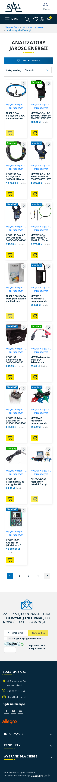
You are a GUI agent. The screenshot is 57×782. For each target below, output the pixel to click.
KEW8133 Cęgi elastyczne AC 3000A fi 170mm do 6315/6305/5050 (39, 240)
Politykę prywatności (29, 638)
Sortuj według (13, 70)
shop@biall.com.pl (16, 697)
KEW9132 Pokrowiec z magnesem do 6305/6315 (39, 300)
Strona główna (12, 27)
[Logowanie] (42, 19)
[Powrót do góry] (50, 776)
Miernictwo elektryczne (34, 27)
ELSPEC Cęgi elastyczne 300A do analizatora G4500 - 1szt (15, 117)
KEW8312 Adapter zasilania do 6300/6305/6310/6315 (17, 421)
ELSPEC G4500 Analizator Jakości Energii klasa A (39, 483)
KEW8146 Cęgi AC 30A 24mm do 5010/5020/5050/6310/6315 (20, 238)
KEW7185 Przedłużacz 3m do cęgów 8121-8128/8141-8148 (15, 483)
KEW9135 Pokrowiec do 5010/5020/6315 (14, 360)
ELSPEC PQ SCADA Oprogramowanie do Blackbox (16, 299)
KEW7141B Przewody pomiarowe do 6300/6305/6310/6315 (42, 422)
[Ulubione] (36, 19)
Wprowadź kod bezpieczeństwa (38, 647)
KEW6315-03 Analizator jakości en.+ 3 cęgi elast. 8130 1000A (14, 545)
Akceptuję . (25, 638)
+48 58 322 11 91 (16, 691)
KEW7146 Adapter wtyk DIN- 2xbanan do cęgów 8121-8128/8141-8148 (41, 362)
